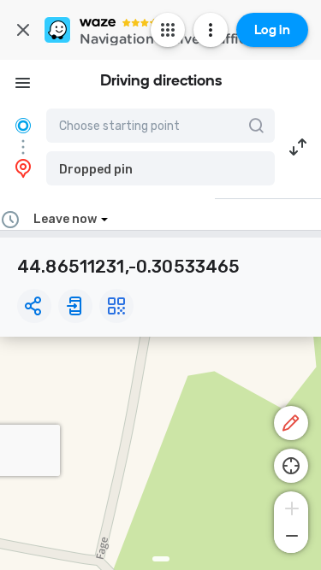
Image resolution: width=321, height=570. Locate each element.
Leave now (65, 219)
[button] (160, 168)
